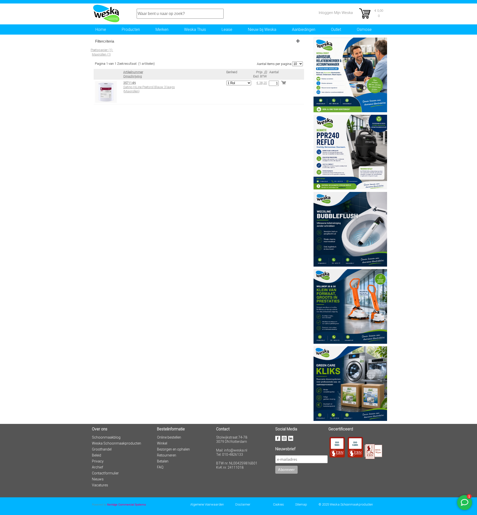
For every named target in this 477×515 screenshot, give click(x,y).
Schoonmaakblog (106, 437)
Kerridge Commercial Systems (126, 504)
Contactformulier (105, 473)
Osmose (364, 29)
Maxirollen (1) (101, 54)
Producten (131, 29)
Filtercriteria (104, 41)
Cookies (278, 504)
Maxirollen (131, 91)
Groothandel (102, 449)
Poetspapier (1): (102, 50)
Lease (227, 29)
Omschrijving (132, 76)
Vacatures (100, 485)
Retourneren (166, 455)
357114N (129, 83)
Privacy (98, 461)
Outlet (336, 29)
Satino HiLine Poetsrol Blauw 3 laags (149, 87)
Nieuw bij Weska (262, 29)
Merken (162, 29)
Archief (97, 467)
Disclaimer (242, 504)
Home (100, 29)
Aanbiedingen (303, 29)
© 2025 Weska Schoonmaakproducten (345, 504)
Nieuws (98, 479)
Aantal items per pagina (274, 64)
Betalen (162, 461)
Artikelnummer (133, 72)
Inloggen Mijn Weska (336, 12)
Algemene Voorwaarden (207, 504)
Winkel (162, 443)
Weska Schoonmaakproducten (116, 443)
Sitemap (301, 504)
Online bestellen (169, 437)
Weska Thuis (195, 29)
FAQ (160, 467)
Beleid (96, 455)
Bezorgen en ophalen (173, 449)
